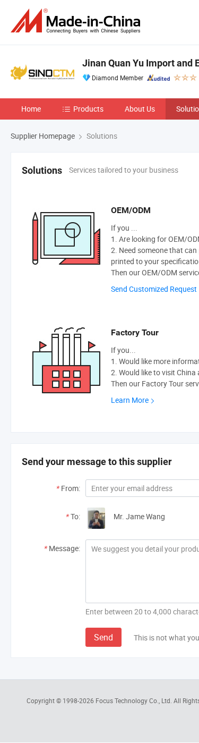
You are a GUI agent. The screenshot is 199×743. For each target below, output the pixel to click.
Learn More (130, 400)
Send (103, 637)
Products (88, 109)
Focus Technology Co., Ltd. (135, 700)
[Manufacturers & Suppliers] (77, 21)
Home (31, 109)
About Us (140, 109)
